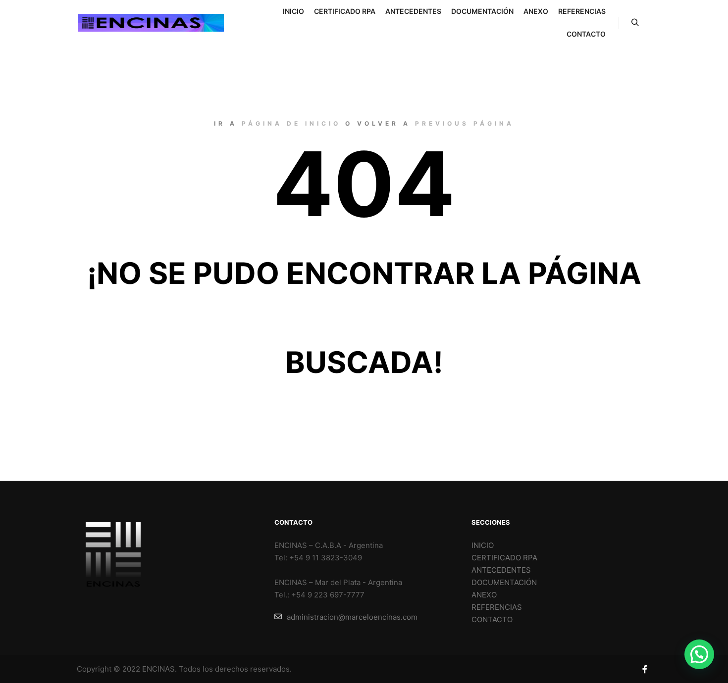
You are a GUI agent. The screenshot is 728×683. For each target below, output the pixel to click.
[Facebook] (644, 669)
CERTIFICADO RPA (504, 557)
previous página (464, 123)
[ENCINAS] (151, 23)
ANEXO (484, 594)
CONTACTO (492, 619)
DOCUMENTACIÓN (504, 582)
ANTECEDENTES (501, 570)
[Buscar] (635, 22)
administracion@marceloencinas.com (352, 617)
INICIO (482, 545)
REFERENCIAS (496, 607)
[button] (699, 654)
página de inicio (291, 123)
